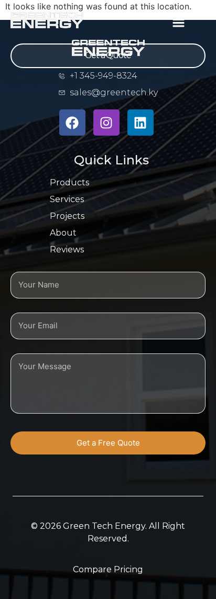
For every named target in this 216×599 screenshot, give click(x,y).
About (63, 233)
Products (69, 182)
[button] (178, 21)
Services (67, 199)
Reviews (67, 249)
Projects (67, 216)
